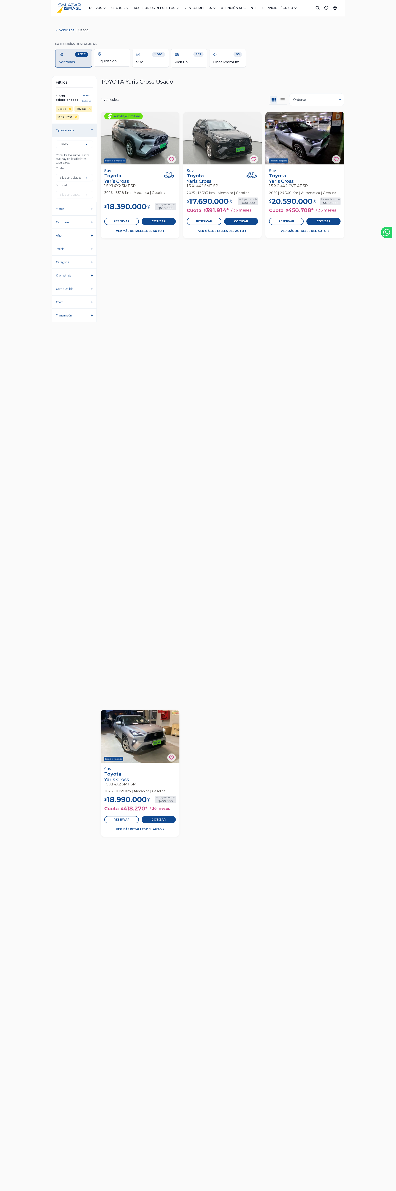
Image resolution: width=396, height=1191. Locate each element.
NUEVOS (95, 8)
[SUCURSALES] (335, 8)
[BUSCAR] (318, 8)
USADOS (118, 8)
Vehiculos (66, 30)
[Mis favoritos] (326, 8)
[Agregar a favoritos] (171, 159)
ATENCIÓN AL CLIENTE (239, 8)
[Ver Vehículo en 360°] (169, 175)
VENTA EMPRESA (198, 8)
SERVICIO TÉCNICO (277, 8)
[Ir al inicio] (69, 8)
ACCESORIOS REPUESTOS (154, 8)
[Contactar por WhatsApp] (386, 232)
